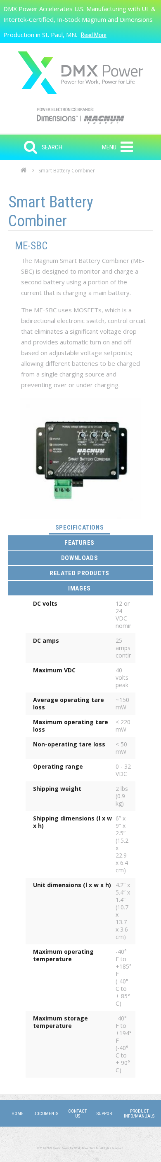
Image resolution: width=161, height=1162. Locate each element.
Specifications (82, 527)
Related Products (79, 573)
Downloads (79, 558)
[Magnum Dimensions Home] (80, 72)
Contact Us (77, 1114)
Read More (94, 35)
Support (105, 1113)
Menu (109, 147)
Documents (45, 1113)
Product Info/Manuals (139, 1114)
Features (79, 542)
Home (23, 172)
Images (79, 588)
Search (52, 147)
